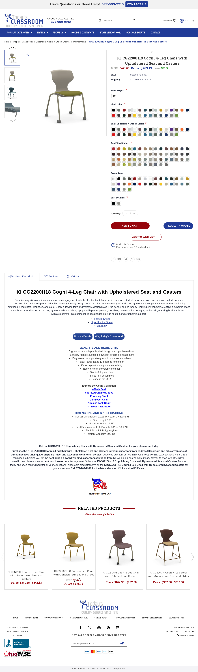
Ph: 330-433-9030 (17, 627)
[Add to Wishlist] (42, 530)
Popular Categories (18, 32)
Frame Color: (119, 173)
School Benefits (135, 32)
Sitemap (17, 635)
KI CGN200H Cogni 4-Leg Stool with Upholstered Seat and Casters (26, 575)
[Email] (119, 259)
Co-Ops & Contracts (82, 32)
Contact (155, 32)
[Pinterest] (138, 259)
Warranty (102, 325)
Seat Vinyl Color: (121, 143)
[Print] (126, 259)
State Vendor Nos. (110, 32)
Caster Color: (119, 197)
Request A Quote (178, 225)
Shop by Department (152, 617)
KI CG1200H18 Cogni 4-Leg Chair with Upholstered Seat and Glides (74, 573)
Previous (13, 47)
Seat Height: (119, 90)
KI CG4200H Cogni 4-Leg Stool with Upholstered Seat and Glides (168, 574)
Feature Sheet (102, 319)
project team (31, 617)
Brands (41, 32)
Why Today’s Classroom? (109, 336)
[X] (132, 259)
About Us (58, 32)
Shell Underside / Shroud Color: (129, 123)
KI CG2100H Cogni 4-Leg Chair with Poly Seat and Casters (121, 574)
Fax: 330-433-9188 (17, 631)
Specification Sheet (102, 322)
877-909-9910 (112, 4)
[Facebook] (113, 259)
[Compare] (42, 538)
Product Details (82, 336)
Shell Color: (118, 104)
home (15, 617)
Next (13, 120)
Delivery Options (177, 617)
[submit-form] (122, 643)
